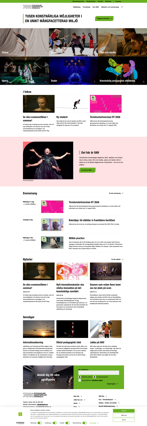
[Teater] (73, 84)
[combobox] (118, 1)
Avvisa (124, 419)
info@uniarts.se (42, 404)
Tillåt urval (124, 415)
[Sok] (122, 7)
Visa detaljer (93, 423)
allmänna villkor (97, 380)
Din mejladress (83, 369)
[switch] (55, 423)
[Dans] (73, 56)
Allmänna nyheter (86, 377)
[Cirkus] (24, 56)
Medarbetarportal (78, 1)
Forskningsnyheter (102, 377)
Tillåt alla (123, 410)
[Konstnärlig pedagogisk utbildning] (122, 84)
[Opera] (24, 84)
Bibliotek (108, 1)
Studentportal (90, 1)
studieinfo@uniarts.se (43, 407)
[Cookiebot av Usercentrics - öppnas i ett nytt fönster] (20, 423)
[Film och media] (122, 56)
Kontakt (100, 1)
